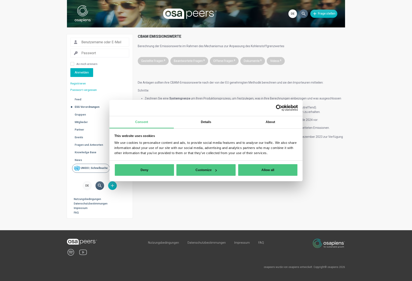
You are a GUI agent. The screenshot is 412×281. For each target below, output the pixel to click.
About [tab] (270, 122)
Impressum (81, 208)
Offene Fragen (224, 61)
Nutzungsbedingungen (87, 199)
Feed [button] (78, 99)
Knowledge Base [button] (85, 152)
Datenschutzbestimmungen (91, 203)
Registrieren (78, 83)
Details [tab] (206, 122)
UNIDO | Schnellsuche (94, 168)
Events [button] (79, 137)
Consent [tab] (141, 122)
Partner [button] (79, 129)
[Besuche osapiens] (329, 243)
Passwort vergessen (83, 90)
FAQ (76, 212)
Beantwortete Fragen (189, 61)
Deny (144, 170)
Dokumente (253, 61)
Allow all (267, 170)
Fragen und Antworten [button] (89, 144)
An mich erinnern (86, 64)
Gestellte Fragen (153, 61)
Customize (203, 170)
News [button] (78, 160)
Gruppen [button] (80, 114)
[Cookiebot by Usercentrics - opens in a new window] (279, 108)
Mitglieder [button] (81, 122)
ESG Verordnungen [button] (87, 106)
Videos (275, 61)
